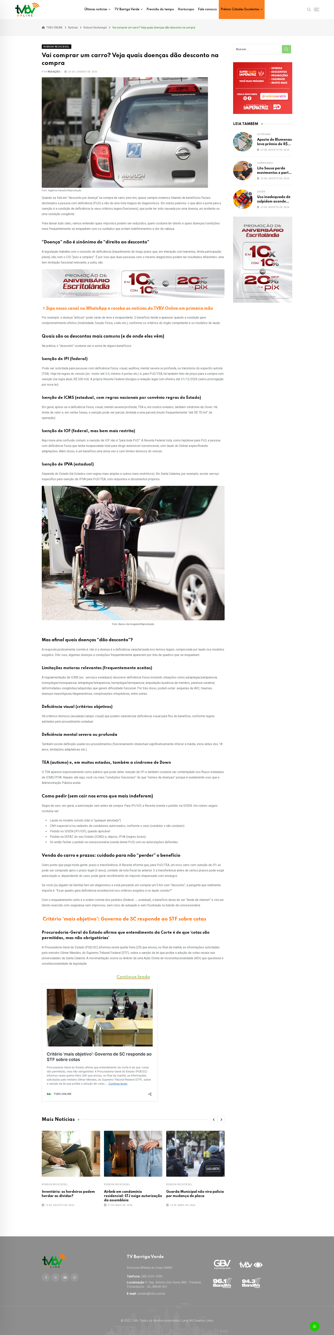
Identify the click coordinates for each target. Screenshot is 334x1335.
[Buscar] (309, 9)
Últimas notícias (95, 9)
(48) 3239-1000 (151, 1276)
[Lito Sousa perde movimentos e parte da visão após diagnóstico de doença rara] (242, 170)
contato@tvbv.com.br (151, 1293)
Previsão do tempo (160, 9)
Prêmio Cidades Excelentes (240, 9)
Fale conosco (207, 9)
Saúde (261, 191)
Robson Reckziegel (55, 1184)
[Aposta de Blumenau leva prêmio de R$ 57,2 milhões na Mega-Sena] (242, 142)
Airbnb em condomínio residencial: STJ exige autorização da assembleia (133, 1196)
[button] (213, 1119)
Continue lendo (133, 977)
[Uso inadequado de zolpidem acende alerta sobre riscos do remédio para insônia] (242, 199)
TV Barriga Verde (126, 9)
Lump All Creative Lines (197, 1320)
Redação (54, 71)
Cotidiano (264, 134)
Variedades (265, 163)
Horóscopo (186, 9)
